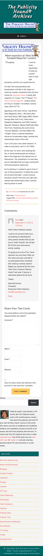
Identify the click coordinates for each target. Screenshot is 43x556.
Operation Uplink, (19, 95)
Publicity (3, 508)
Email (7, 359)
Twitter (2, 535)
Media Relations (28, 198)
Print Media (4, 500)
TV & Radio (4, 530)
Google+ (3, 482)
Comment (8, 320)
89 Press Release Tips (9, 460)
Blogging (3, 469)
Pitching (16, 200)
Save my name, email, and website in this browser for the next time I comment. (20, 384)
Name (7, 349)
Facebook (4, 478)
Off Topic (3, 491)
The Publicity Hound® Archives (22, 11)
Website (7, 370)
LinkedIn (3, 487)
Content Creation (6, 473)
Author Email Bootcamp (9, 465)
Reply (10, 296)
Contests (19, 198)
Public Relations (20, 195)
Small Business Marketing (10, 522)
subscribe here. (6, 437)
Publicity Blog (5, 513)
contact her (14, 440)
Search (2, 398)
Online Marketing (6, 495)
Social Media (5, 526)
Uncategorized (5, 539)
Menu (23, 36)
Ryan (17, 220)
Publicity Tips (5, 517)
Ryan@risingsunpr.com (17, 292)
